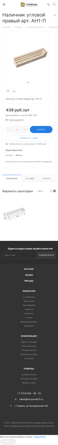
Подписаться (46, 255)
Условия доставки (29, 354)
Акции (29, 275)
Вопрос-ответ (29, 383)
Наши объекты (29, 346)
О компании (29, 297)
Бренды (29, 281)
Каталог (29, 269)
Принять (8, 442)
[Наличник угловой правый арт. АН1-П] (14, 214)
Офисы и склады (29, 342)
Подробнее (39, 436)
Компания (29, 291)
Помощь (29, 368)
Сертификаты (29, 305)
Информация (29, 336)
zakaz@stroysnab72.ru (31, 399)
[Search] (54, 4)
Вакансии (29, 326)
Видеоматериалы (29, 322)
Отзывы (30, 178)
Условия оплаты (29, 350)
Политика (29, 358)
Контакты (29, 313)
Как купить (29, 301)
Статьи (29, 317)
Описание (11, 178)
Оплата (47, 178)
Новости (29, 309)
